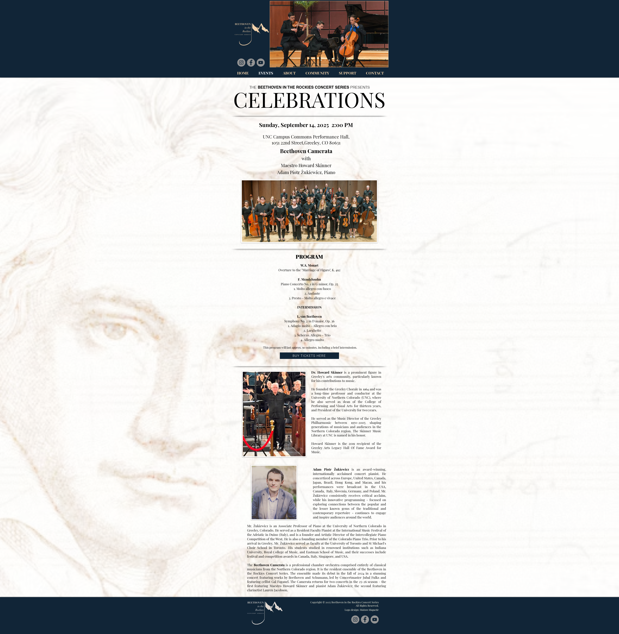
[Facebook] (251, 63)
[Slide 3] (325, 60)
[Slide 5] (337, 60)
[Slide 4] (329, 60)
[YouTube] (261, 63)
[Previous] (277, 34)
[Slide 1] (333, 60)
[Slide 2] (321, 60)
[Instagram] (241, 63)
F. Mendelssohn (309, 279)
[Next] (380, 34)
